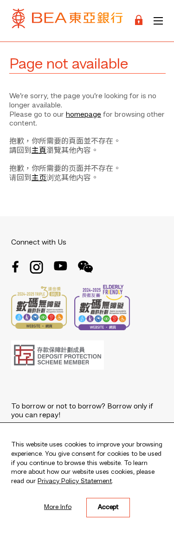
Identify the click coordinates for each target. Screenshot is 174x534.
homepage (83, 115)
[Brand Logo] (67, 20)
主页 (39, 178)
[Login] (138, 20)
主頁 (39, 151)
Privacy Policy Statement (75, 481)
